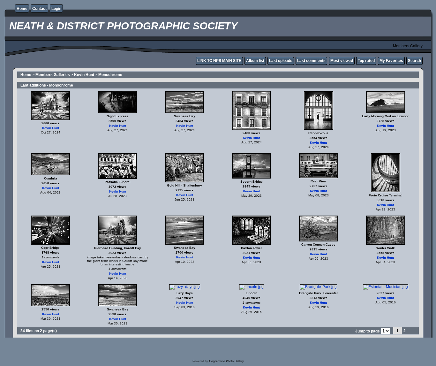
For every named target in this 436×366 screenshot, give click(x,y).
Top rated (366, 60)
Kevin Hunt (84, 74)
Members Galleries (52, 74)
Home (22, 8)
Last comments (311, 60)
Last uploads (280, 60)
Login (56, 8)
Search (414, 60)
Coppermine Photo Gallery (226, 361)
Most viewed (341, 60)
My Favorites (391, 60)
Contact (39, 8)
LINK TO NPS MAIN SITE (219, 60)
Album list (255, 60)
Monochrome (110, 74)
